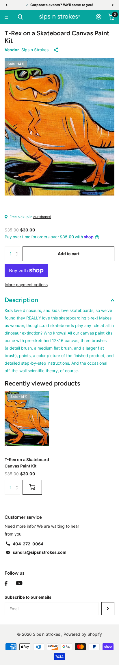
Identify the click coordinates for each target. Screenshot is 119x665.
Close (20, 17)
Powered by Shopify (83, 634)
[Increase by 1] (18, 249)
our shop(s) (42, 217)
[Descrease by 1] (18, 259)
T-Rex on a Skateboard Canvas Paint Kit (27, 462)
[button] (6, 5)
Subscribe (107, 608)
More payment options (26, 284)
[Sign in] (98, 17)
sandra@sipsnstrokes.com (39, 552)
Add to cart (68, 253)
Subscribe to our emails (28, 597)
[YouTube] (19, 583)
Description (21, 300)
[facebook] (6, 583)
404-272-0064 (28, 543)
